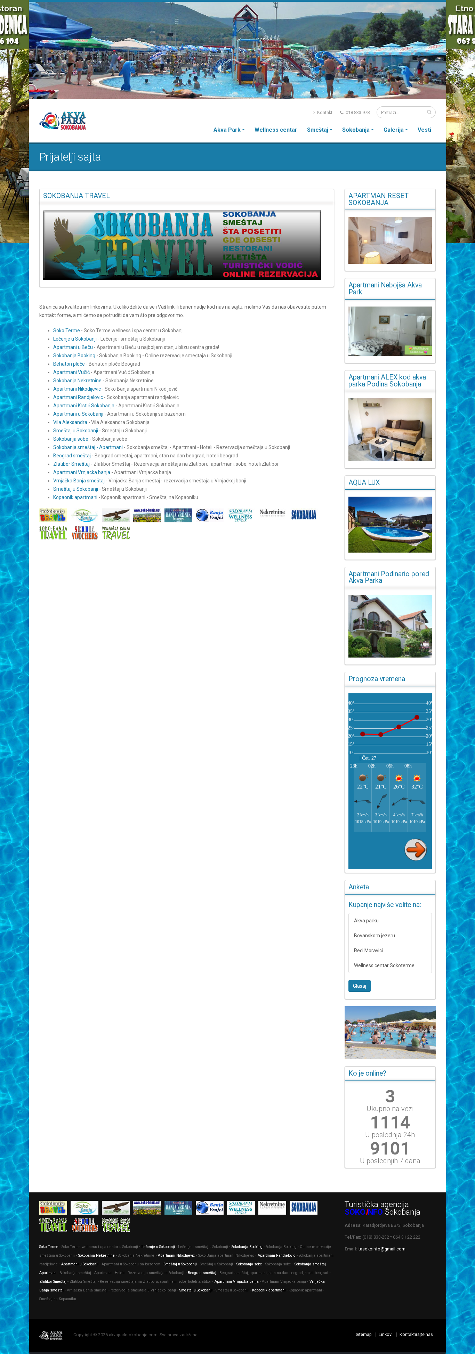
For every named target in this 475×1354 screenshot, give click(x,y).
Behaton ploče (69, 364)
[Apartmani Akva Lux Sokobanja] (390, 524)
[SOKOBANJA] (86, 516)
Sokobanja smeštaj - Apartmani (88, 447)
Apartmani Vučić (71, 372)
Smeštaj (317, 130)
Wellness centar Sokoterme (384, 965)
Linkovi (386, 1334)
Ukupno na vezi (390, 1108)
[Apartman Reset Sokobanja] (390, 240)
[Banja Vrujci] (211, 516)
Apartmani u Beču (73, 347)
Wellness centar (276, 130)
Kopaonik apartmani (75, 497)
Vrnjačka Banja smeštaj (79, 480)
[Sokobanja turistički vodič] (55, 516)
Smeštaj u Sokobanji (75, 430)
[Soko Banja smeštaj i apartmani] (117, 516)
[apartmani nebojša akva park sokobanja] (390, 331)
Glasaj (359, 986)
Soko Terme (66, 330)
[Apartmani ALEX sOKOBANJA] (390, 429)
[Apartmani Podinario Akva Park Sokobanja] (390, 626)
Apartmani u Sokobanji (78, 414)
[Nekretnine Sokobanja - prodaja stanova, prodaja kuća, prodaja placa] (274, 516)
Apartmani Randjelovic (78, 397)
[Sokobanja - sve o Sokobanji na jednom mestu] (186, 245)
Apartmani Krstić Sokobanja (83, 405)
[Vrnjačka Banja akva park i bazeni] (117, 534)
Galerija (394, 130)
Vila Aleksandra (70, 422)
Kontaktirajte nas (416, 1334)
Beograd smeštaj (72, 455)
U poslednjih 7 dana (390, 1160)
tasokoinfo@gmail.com (382, 1248)
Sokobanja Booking (74, 355)
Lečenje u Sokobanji (75, 339)
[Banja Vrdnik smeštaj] (180, 516)
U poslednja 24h (390, 1134)
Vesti (424, 130)
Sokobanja (356, 130)
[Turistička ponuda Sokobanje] (55, 534)
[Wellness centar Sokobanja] (242, 516)
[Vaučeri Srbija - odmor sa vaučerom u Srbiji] (86, 534)
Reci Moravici (368, 950)
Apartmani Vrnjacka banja (81, 472)
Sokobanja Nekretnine (78, 380)
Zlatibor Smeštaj (71, 464)
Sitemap (364, 1334)
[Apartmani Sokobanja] (148, 516)
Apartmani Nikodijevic (77, 389)
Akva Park (227, 130)
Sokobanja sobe (70, 439)
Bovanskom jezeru (374, 935)
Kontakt (324, 112)
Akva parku (366, 920)
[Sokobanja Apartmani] (305, 516)
